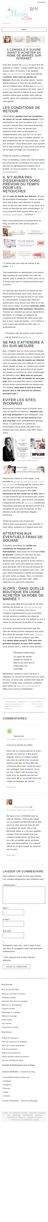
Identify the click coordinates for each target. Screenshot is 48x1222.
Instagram (7, 1085)
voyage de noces (34, 1117)
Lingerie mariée (8, 1009)
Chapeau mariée (9, 997)
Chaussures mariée (10, 1027)
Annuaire (17, 1115)
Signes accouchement (11, 1053)
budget (25, 65)
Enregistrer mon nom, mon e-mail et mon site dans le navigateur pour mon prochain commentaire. (22, 948)
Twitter (6, 1092)
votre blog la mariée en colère (25, 1120)
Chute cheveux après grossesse (15, 1056)
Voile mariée (7, 1020)
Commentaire (10, 885)
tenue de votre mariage (27, 686)
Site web (7, 931)
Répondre (11, 787)
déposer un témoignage (12, 1005)
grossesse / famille (16, 1117)
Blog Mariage (7, 984)
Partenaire (28, 1115)
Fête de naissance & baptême (14, 1042)
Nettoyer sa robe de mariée (13, 994)
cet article (29, 503)
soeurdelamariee (21, 807)
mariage (39, 1115)
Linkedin (6, 1096)
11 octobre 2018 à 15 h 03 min (21, 810)
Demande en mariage (11, 1012)
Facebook (7, 1081)
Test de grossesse (9, 1049)
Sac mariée (6, 1023)
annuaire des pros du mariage (14, 1001)
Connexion (41, 2)
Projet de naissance (10, 1038)
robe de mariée (14, 74)
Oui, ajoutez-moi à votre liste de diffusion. (19, 958)
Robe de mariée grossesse (13, 1045)
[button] (23, 29)
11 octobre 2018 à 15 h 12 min (21, 739)
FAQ (8, 1115)
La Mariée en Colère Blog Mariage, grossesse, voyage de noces (24, 13)
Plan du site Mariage (10, 989)
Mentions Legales (38, 1113)
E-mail (6, 919)
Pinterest (6, 1088)
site (39, 122)
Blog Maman (6, 1032)
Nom (6, 908)
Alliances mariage (9, 1016)
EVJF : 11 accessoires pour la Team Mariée (33, 704)
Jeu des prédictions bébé (12, 1060)
